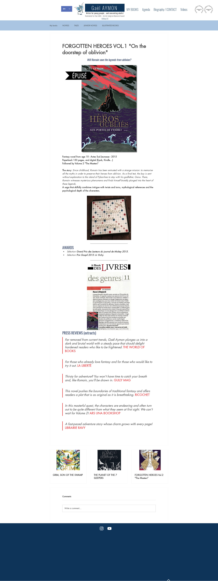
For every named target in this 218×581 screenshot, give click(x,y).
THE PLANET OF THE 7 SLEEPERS (105, 476)
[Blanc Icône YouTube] (109, 528)
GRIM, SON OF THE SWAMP (68, 474)
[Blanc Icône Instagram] (101, 528)
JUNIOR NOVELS (90, 25)
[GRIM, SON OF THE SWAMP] (68, 460)
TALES (76, 25)
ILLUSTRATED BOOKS (110, 25)
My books (53, 25)
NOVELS (65, 25)
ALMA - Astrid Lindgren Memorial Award (111, 16)
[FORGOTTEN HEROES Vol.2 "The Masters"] (150, 460)
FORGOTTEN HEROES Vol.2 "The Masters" (149, 476)
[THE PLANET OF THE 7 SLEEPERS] (109, 460)
